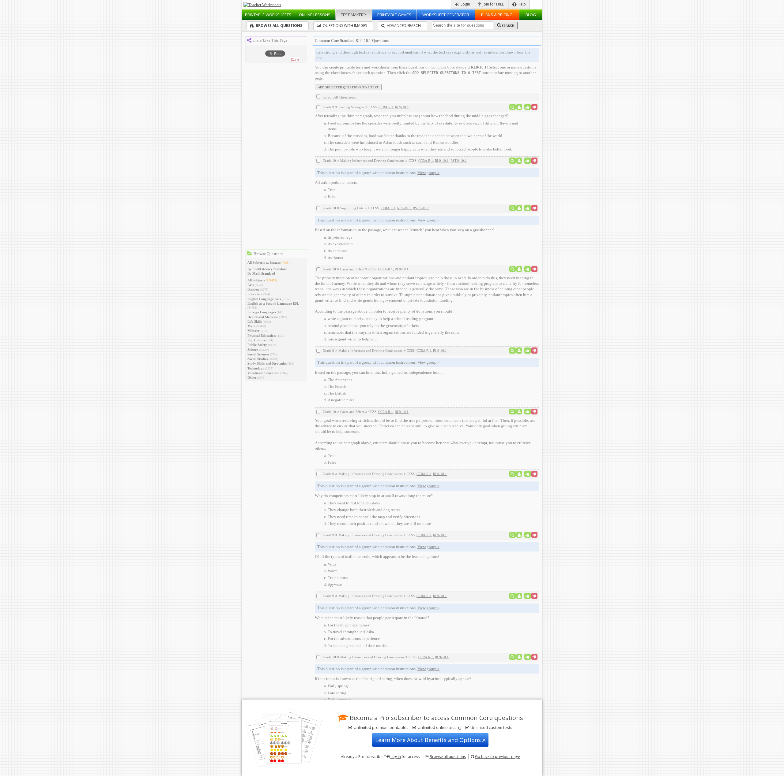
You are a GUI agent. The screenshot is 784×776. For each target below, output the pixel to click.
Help (521, 4)
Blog (531, 14)
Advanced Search (403, 25)
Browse (448, 756)
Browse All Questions (278, 25)
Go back (497, 756)
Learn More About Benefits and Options (428, 740)
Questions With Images (344, 25)
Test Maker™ (354, 14)
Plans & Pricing (497, 14)
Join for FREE (493, 4)
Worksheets (268, 14)
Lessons (314, 14)
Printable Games (394, 14)
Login (465, 4)
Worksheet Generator (445, 14)
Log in (395, 756)
